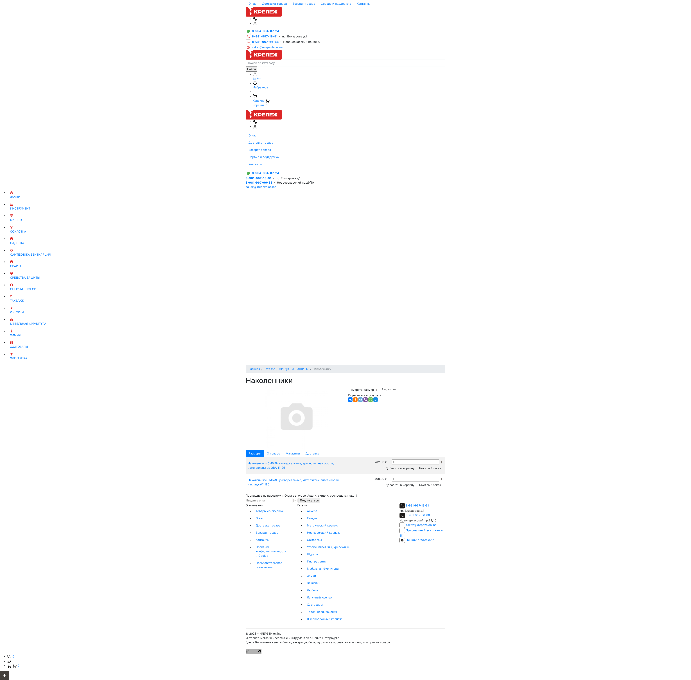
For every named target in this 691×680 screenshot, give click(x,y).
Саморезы (314, 540)
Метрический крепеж (322, 525)
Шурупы (313, 554)
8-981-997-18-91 (417, 505)
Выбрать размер (363, 389)
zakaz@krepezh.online (267, 47)
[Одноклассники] (355, 399)
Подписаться (309, 500)
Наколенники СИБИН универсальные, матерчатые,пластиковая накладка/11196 (293, 482)
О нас (252, 3)
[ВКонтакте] (350, 399)
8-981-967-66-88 (418, 515)
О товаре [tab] (273, 453)
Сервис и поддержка (336, 3)
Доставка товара (274, 3)
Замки (311, 576)
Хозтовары (315, 604)
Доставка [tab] (312, 453)
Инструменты (316, 561)
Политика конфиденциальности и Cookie (271, 551)
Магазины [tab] (293, 453)
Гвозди (312, 518)
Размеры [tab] (255, 453)
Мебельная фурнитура (323, 568)
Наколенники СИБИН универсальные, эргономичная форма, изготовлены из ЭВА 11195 (291, 465)
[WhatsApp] (370, 399)
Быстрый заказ (430, 468)
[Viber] (365, 399)
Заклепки (313, 583)
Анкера (312, 511)
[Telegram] (360, 399)
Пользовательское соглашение (269, 565)
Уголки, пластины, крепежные (328, 547)
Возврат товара (304, 3)
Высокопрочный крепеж (324, 619)
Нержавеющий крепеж (323, 532)
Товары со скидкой (270, 511)
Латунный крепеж (319, 597)
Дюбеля (312, 590)
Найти (251, 69)
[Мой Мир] (375, 399)
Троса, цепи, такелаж (322, 612)
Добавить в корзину (400, 468)
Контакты (363, 3)
